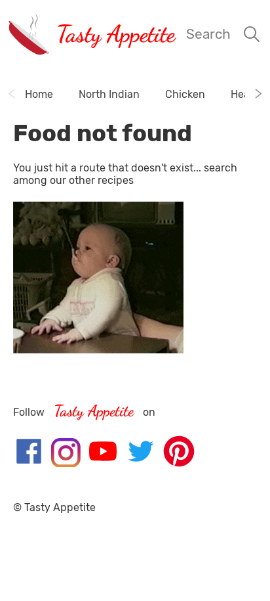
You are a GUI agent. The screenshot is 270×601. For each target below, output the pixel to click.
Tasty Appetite (115, 34)
